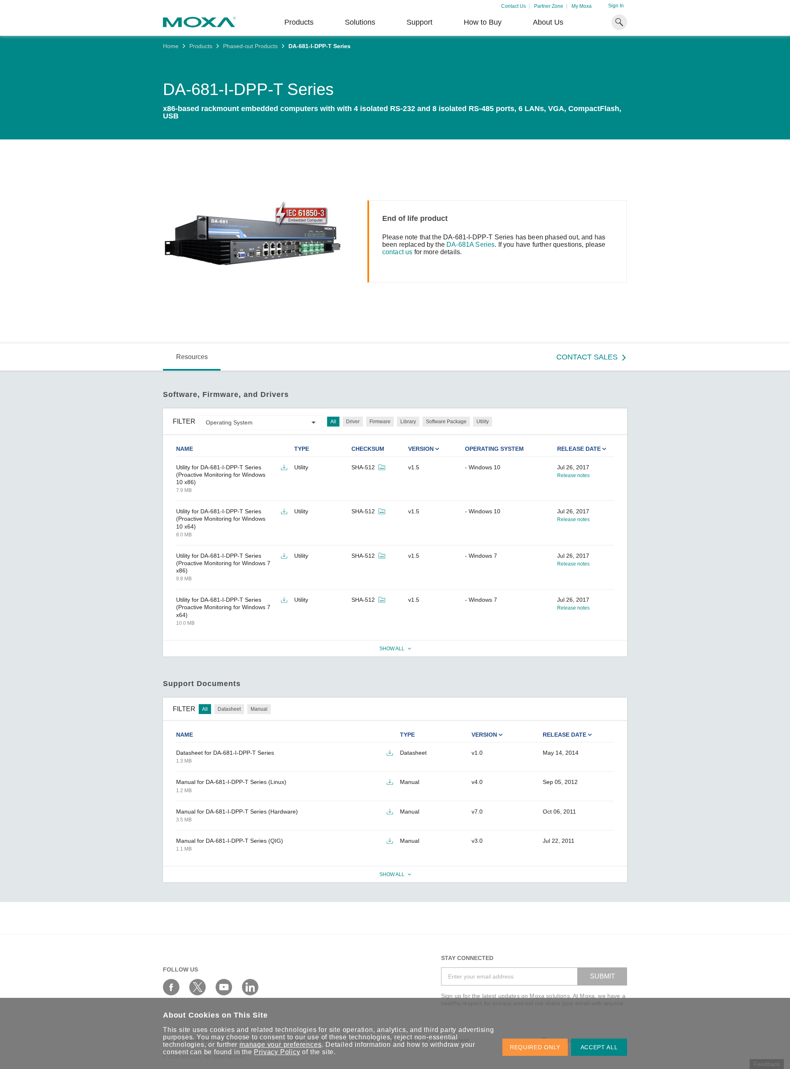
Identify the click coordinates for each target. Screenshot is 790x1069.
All (333, 421)
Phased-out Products (250, 46)
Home (171, 46)
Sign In (616, 5)
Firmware (379, 421)
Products (200, 46)
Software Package (446, 421)
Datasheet (229, 709)
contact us (397, 251)
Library (408, 421)
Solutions (360, 22)
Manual (259, 709)
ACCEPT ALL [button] (599, 1047)
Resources (192, 356)
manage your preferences (280, 1044)
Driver (353, 421)
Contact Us (513, 6)
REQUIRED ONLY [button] (535, 1047)
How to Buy (483, 22)
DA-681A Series (470, 244)
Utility (482, 421)
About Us (548, 22)
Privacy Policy (277, 1051)
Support (419, 22)
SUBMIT (602, 976)
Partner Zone (548, 6)
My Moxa (582, 6)
